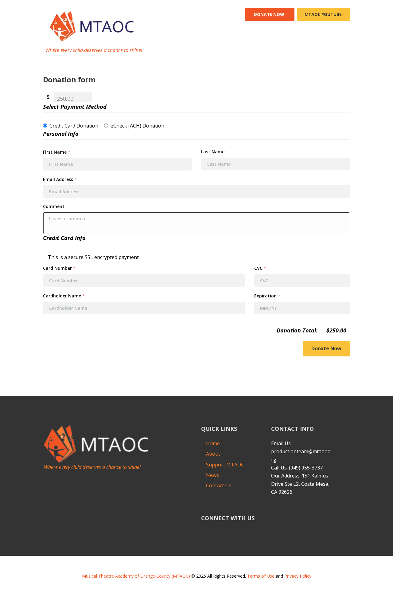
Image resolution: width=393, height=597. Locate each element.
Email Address (59, 179)
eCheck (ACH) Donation (137, 125)
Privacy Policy (297, 576)
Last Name (213, 152)
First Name (56, 152)
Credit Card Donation (73, 125)
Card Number (59, 268)
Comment (54, 206)
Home (213, 443)
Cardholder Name (63, 296)
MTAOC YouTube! (324, 14)
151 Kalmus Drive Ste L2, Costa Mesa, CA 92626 (300, 483)
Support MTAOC (225, 464)
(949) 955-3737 (306, 467)
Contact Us (218, 485)
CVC (260, 268)
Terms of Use (260, 576)
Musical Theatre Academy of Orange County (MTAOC (135, 576)
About (213, 453)
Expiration (267, 296)
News (212, 475)
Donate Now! (269, 14)
